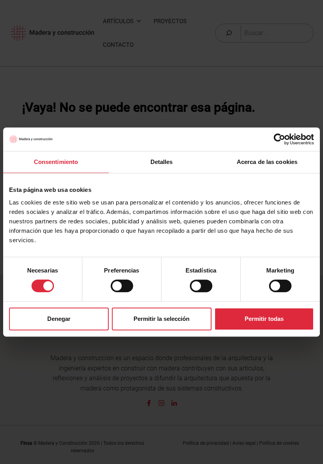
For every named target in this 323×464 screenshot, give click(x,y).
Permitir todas (264, 318)
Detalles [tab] (161, 161)
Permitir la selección (161, 318)
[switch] (122, 286)
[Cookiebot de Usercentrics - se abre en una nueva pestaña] (279, 139)
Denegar (59, 318)
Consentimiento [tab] (56, 161)
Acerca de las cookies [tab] (267, 161)
